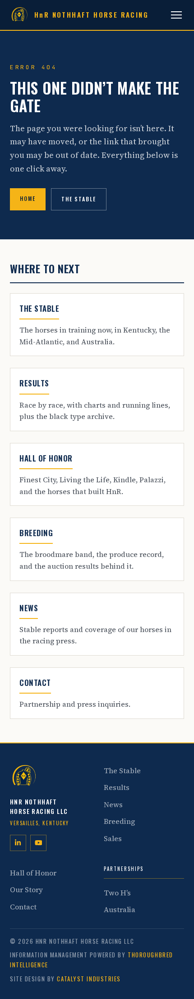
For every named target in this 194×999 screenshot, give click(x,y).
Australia (119, 909)
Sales (113, 838)
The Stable (78, 199)
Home (28, 198)
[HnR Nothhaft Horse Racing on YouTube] (38, 843)
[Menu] (176, 15)
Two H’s (117, 893)
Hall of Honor (33, 873)
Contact (23, 907)
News (113, 804)
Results (116, 787)
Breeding (119, 821)
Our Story (26, 889)
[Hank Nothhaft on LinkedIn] (18, 843)
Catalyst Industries (89, 978)
